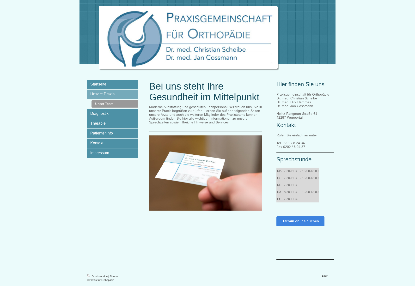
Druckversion (99, 276)
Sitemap (114, 276)
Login (325, 275)
